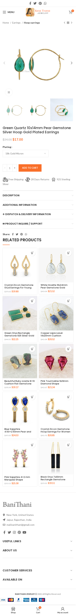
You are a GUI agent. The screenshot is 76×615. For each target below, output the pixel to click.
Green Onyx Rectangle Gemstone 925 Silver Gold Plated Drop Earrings (19, 336)
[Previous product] (64, 23)
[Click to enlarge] (8, 92)
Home (6, 22)
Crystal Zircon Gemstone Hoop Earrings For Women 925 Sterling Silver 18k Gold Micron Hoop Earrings (56, 433)
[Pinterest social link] (40, 3)
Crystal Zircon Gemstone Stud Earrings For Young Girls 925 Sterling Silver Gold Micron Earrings (18, 288)
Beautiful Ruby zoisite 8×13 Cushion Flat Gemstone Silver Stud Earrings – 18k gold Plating (19, 385)
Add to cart (30, 167)
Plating (7, 146)
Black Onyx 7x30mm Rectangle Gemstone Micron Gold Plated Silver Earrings (55, 480)
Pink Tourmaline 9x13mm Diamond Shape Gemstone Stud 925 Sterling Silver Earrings (54, 385)
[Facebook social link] (30, 3)
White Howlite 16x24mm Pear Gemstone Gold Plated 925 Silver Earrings (55, 287)
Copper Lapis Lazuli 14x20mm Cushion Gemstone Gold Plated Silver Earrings (54, 337)
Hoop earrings (32, 22)
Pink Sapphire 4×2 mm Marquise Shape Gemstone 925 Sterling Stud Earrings (17, 481)
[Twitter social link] (35, 3)
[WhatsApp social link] (45, 3)
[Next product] (71, 23)
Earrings (16, 22)
